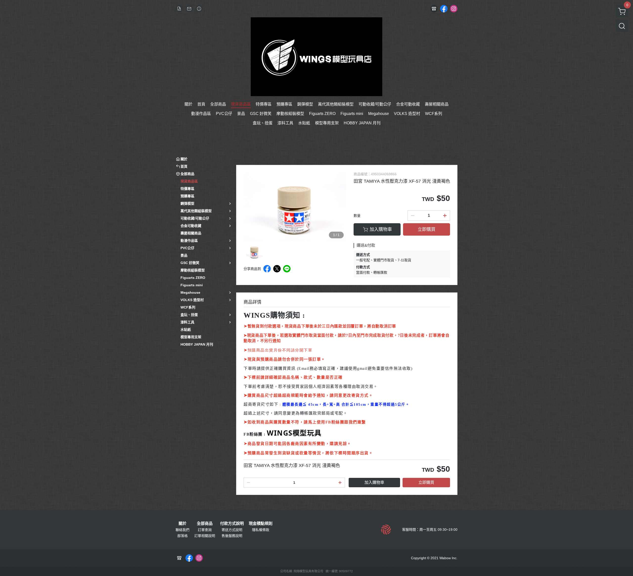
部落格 (182, 535)
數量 (357, 216)
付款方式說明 (232, 524)
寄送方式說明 (232, 530)
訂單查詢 (205, 530)
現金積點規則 (260, 524)
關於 (182, 524)
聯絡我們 (182, 530)
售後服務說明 (232, 535)
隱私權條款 (260, 530)
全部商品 (205, 524)
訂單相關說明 (204, 535)
